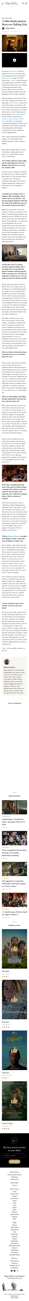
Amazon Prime (14, 1194)
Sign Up (14, 1185)
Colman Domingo (12, 119)
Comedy (14, 1196)
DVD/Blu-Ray (14, 1241)
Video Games (14, 1243)
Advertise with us (14, 1265)
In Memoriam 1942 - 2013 (14, 1278)
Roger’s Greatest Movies (15, 1174)
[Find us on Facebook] (11, 1271)
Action (14, 1191)
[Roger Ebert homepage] (10, 3)
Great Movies (14, 1229)
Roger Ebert (14, 1252)
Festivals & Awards (14, 1254)
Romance (14, 1212)
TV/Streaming (14, 1250)
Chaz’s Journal (15, 1227)
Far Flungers (14, 1234)
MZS (14, 1232)
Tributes (14, 1238)
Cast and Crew (14, 1179)
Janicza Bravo (13, 71)
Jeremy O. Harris (14, 103)
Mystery (14, 1207)
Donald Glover (6, 78)
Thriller (14, 1219)
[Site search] (23, 3)
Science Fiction (14, 1214)
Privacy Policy (14, 1297)
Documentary (14, 1198)
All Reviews (14, 1177)
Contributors (14, 1267)
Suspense (14, 1216)
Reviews (14, 1225)
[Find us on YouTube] (14, 1270)
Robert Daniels (10, 28)
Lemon (13, 80)
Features (14, 1248)
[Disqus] (14, 768)
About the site (14, 1261)
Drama (14, 1200)
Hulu (14, 1205)
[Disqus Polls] (15, 727)
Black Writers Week (7, 18)
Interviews (14, 1236)
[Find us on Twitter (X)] (17, 1271)
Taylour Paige (16, 114)
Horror (14, 1203)
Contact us (14, 1263)
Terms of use (14, 1296)
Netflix (14, 1209)
